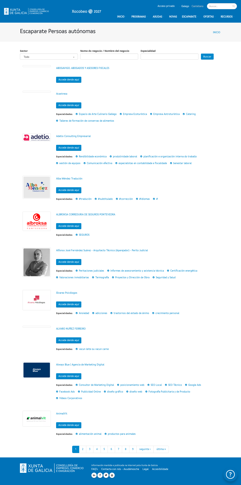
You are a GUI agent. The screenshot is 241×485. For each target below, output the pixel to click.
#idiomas (144, 199)
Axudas (157, 17)
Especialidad (148, 51)
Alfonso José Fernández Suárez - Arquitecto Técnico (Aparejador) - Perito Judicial (102, 250)
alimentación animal (90, 434)
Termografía (102, 277)
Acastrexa (61, 94)
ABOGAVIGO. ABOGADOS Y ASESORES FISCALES (82, 68)
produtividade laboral (125, 156)
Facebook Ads (67, 392)
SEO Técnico (175, 385)
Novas (173, 17)
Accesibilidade (160, 469)
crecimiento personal (167, 313)
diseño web (135, 392)
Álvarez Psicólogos (66, 293)
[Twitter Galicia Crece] (106, 475)
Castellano (197, 6)
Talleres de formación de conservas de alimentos (86, 121)
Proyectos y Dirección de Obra (132, 277)
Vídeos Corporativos (70, 398)
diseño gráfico (115, 392)
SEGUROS (84, 235)
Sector (24, 51)
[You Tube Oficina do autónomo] (112, 475)
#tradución (85, 199)
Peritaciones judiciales (91, 271)
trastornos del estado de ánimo (131, 313)
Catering (191, 114)
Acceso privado (166, 6)
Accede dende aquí (68, 80)
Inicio (216, 32)
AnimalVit (61, 414)
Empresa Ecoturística (135, 114)
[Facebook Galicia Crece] (100, 475)
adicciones (101, 313)
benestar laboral (182, 163)
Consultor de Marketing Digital (96, 385)
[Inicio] (52, 11)
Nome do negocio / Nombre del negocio (104, 51)
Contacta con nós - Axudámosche (120, 469)
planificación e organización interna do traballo (170, 156)
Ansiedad (84, 313)
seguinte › (145, 449)
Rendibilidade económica (93, 156)
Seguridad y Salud (166, 277)
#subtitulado (105, 199)
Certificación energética (183, 271)
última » (161, 449)
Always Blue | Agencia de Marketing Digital (80, 365)
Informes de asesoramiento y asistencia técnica (137, 271)
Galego (185, 6)
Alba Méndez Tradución (69, 179)
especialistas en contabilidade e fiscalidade (143, 163)
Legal (146, 469)
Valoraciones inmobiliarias (74, 277)
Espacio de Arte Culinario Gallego (98, 114)
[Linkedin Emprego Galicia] (94, 475)
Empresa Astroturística (166, 114)
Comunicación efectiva (99, 163)
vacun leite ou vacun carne (94, 349)
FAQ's (94, 469)
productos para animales (122, 434)
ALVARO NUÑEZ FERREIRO (71, 329)
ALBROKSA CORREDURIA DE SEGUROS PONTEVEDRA (85, 214)
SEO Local (156, 385)
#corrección (126, 199)
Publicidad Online (91, 392)
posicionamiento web (132, 385)
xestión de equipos (69, 163)
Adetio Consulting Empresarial (73, 136)
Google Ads (194, 385)
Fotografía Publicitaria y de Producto (169, 392)
